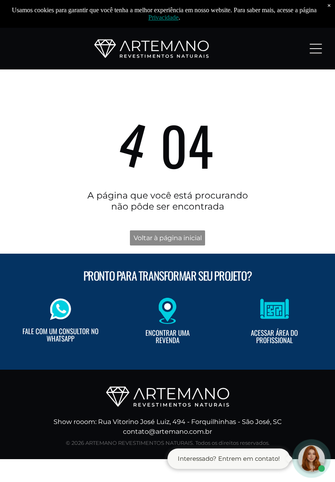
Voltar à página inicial (168, 238)
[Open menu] (316, 48)
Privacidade (163, 17)
